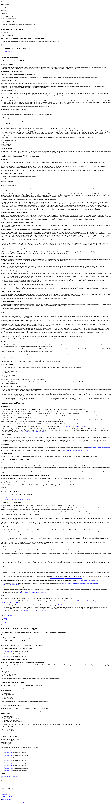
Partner (5, 618)
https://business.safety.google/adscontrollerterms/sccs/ (74, 426)
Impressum (6, 620)
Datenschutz (7, 622)
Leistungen (6, 616)
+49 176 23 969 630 (7, 799)
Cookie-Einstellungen (38, 802)
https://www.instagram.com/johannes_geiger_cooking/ (17, 499)
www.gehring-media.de (6, 51)
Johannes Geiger (8, 615)
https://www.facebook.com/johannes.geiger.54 (15, 498)
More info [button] (3, 634)
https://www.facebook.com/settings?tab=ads (87, 580)
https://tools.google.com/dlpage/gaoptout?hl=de (99, 447)
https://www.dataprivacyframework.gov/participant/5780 (32, 431)
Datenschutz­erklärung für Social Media (22, 802)
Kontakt (6, 619)
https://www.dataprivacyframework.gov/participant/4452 (32, 592)
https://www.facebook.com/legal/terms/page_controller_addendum (66, 578)
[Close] (1, 1)
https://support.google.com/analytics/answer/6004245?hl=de (75, 450)
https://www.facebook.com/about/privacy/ (42, 587)
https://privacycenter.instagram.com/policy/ (68, 605)
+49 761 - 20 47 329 (7, 797)
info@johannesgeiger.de (6, 794)
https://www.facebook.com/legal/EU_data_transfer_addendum (77, 583)
